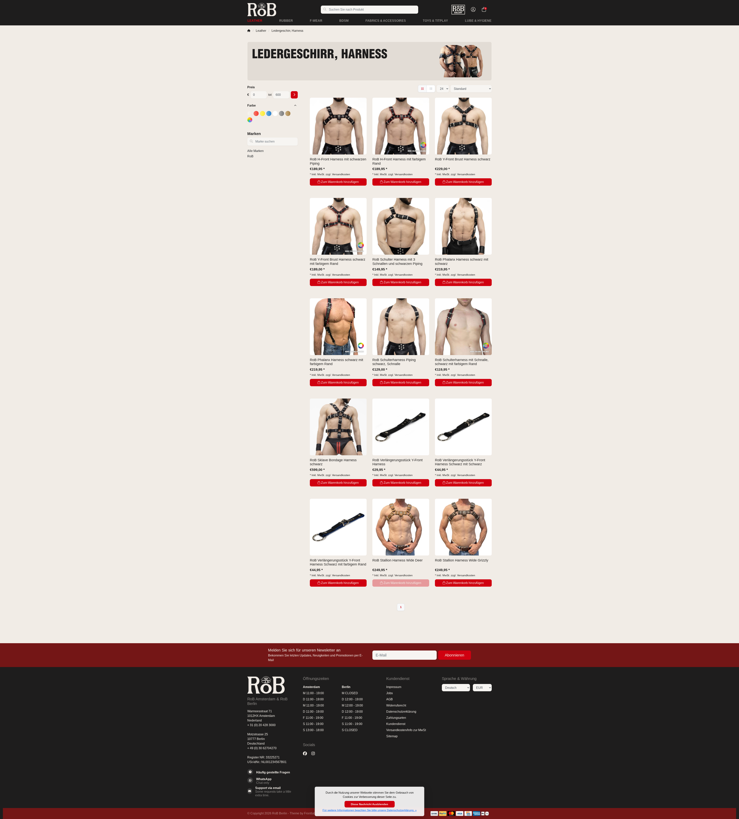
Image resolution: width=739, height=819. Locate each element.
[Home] (248, 30)
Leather (254, 20)
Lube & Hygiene (478, 20)
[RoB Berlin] (284, 9)
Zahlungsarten (396, 717)
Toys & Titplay (435, 20)
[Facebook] (306, 753)
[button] (472, 9)
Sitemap (392, 736)
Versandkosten (341, 174)
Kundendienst (395, 724)
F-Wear (316, 20)
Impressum (393, 687)
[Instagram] (314, 753)
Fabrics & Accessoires (385, 20)
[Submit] (294, 94)
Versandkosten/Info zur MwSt (406, 730)
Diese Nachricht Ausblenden (369, 804)
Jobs (389, 693)
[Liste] (430, 88)
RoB (250, 156)
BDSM (344, 20)
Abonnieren (454, 655)
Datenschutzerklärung (401, 711)
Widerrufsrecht (396, 705)
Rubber (286, 20)
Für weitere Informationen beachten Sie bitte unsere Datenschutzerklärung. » (370, 810)
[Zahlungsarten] (434, 813)
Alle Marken (255, 151)
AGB (389, 699)
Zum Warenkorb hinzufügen (340, 181)
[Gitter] (422, 88)
